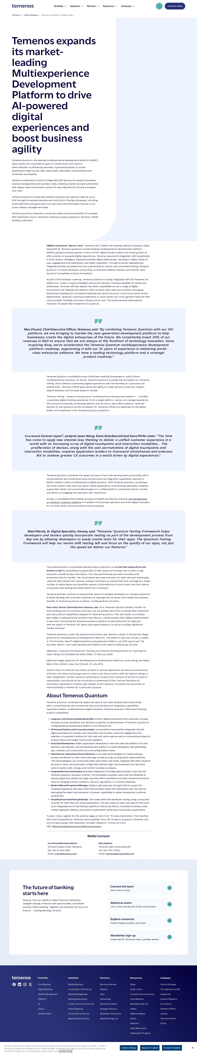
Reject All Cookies (150, 1048)
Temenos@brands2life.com (120, 853)
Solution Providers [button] (108, 1003)
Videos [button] (133, 1008)
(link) (92, 816)
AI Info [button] (163, 1023)
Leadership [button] (165, 993)
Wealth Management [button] (47, 993)
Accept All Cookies (171, 1048)
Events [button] (133, 1018)
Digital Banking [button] (45, 989)
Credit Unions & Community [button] (81, 1003)
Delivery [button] (104, 989)
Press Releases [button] (137, 998)
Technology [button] (105, 998)
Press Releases (31, 15)
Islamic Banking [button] (75, 1008)
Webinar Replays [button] (137, 1013)
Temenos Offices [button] (168, 1008)
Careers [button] (164, 1013)
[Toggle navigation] (159, 6)
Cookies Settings (128, 1048)
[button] (60, 6)
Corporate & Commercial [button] (80, 989)
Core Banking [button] (44, 984)
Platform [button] (42, 998)
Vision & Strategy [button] (168, 984)
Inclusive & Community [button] (78, 1013)
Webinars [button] (134, 1023)
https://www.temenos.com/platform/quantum (76, 826)
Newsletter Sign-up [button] (109, 1018)
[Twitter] (30, 984)
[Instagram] (25, 984)
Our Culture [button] (166, 1003)
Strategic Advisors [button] (108, 1008)
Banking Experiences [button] (77, 998)
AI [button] (39, 1003)
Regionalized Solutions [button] (78, 1018)
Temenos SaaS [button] (44, 1013)
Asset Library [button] (136, 989)
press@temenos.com (66, 853)
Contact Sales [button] (175, 6)
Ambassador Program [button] (140, 1032)
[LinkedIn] (20, 984)
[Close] (193, 1048)
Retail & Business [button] (76, 984)
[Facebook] (14, 984)
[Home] (23, 6)
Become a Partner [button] (108, 984)
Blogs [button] (132, 984)
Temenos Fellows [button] (168, 1018)
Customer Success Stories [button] (142, 993)
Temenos (16, 15)
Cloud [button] (41, 1008)
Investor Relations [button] (168, 998)
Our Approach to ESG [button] (170, 989)
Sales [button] (102, 993)
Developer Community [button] (110, 1013)
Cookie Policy (65, 1051)
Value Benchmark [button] (138, 1028)
